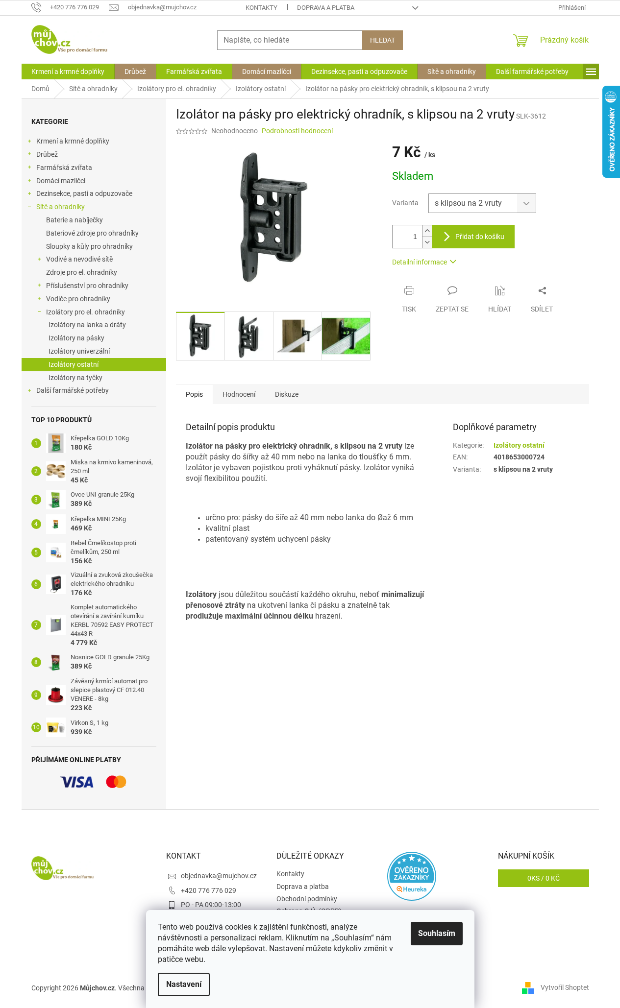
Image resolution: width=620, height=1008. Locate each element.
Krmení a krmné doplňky (72, 141)
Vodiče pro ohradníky (78, 299)
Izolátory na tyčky (75, 378)
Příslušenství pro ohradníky (87, 285)
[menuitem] (68, 71)
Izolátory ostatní (74, 364)
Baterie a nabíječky (74, 220)
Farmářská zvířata (64, 167)
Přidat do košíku (479, 236)
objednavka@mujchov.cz (219, 876)
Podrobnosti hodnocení (297, 131)
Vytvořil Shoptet (565, 987)
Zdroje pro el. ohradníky (81, 272)
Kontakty (261, 7)
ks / (543, 878)
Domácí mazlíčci (60, 181)
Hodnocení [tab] (239, 394)
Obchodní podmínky (306, 899)
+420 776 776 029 (208, 890)
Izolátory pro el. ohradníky (85, 312)
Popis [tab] (194, 394)
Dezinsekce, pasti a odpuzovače (84, 193)
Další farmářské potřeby (72, 390)
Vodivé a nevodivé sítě (79, 259)
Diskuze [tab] (286, 394)
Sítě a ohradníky (60, 207)
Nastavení (183, 984)
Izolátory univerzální (79, 351)
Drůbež (47, 154)
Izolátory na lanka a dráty (87, 325)
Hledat (382, 40)
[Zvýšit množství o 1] (427, 231)
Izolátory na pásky (76, 338)
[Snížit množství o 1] (427, 242)
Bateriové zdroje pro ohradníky (92, 233)
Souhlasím (436, 933)
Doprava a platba (325, 7)
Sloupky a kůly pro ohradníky (89, 246)
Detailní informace (419, 262)
